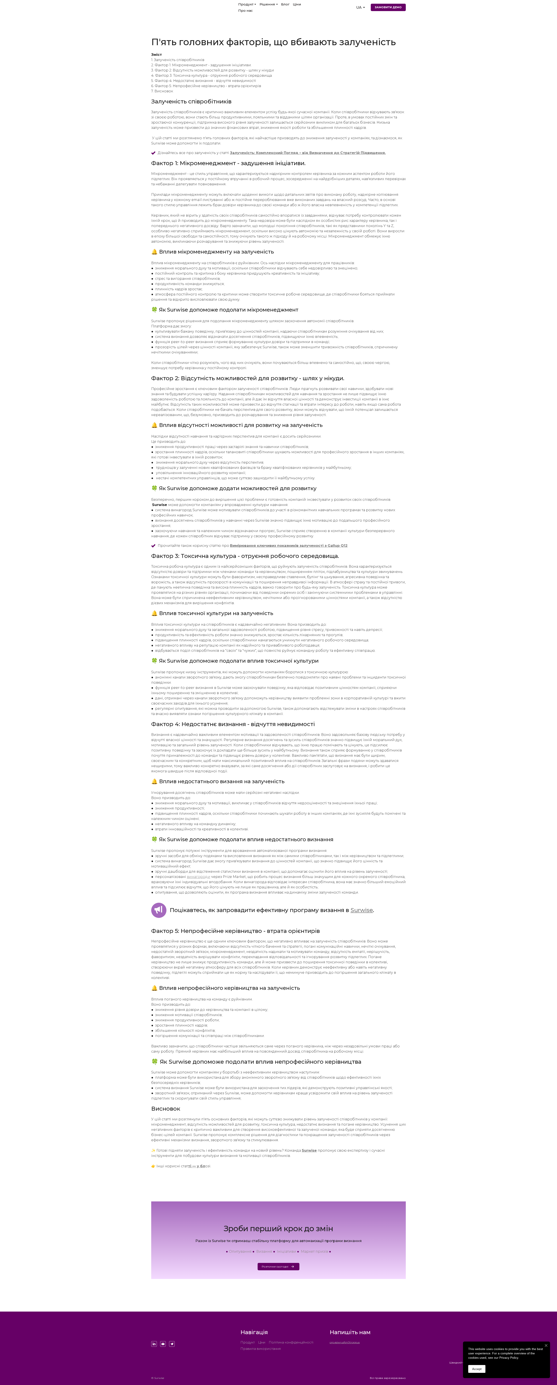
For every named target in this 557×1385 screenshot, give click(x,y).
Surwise (362, 910)
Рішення (267, 4)
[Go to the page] (176, 7)
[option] (359, 7)
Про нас (245, 10)
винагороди (198, 877)
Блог (285, 4)
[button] (388, 7)
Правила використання (260, 1349)
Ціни (297, 4)
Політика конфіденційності (291, 1342)
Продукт (245, 4)
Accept (477, 1369)
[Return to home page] (168, 1332)
